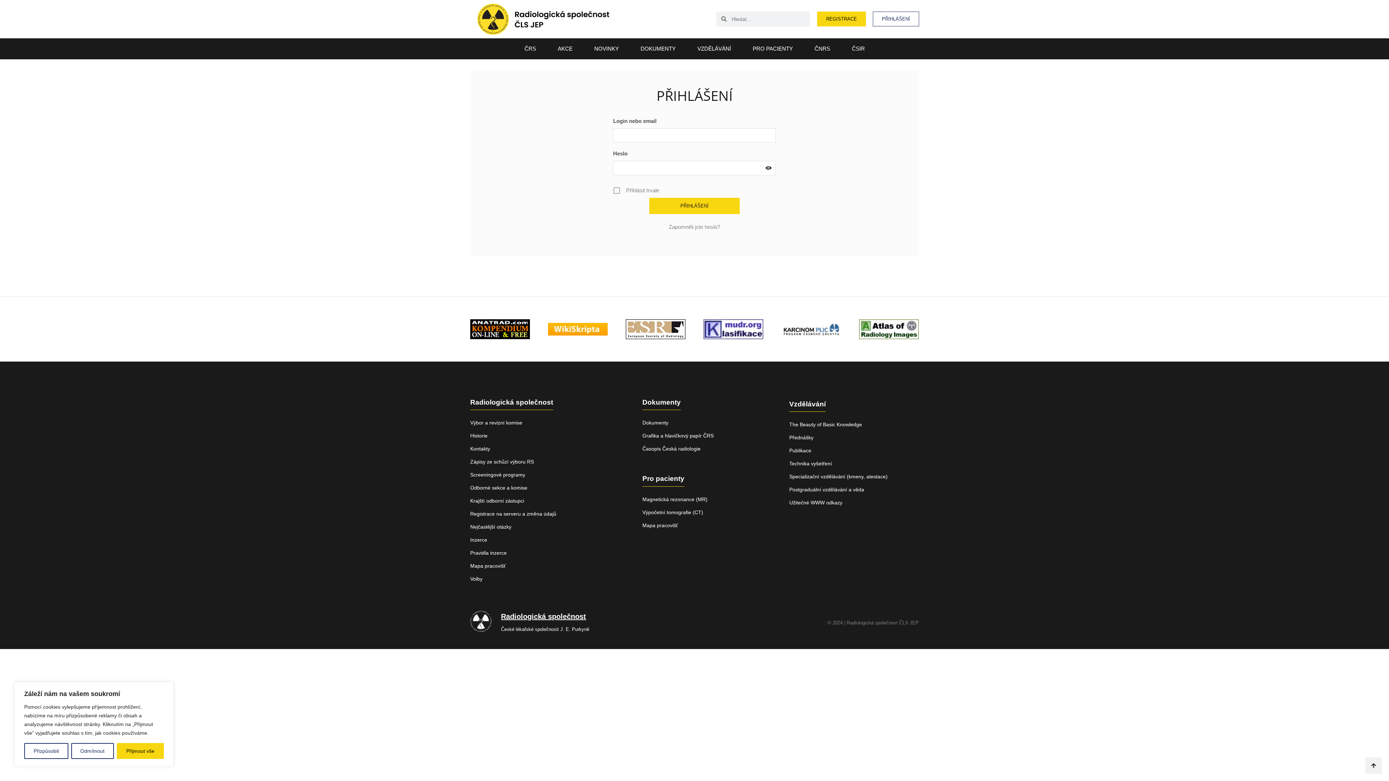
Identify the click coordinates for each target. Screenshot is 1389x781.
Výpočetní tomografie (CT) (672, 512)
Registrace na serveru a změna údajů (513, 514)
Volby (476, 579)
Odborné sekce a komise (498, 488)
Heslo (620, 153)
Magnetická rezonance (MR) (675, 499)
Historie (479, 436)
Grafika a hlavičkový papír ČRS (678, 436)
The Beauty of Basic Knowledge (825, 424)
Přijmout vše (140, 751)
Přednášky (801, 437)
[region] (94, 724)
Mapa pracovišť (488, 566)
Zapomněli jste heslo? (694, 227)
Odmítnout (92, 751)
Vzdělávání (714, 49)
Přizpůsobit (46, 751)
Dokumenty (658, 49)
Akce (565, 49)
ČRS (530, 49)
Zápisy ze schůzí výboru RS (502, 462)
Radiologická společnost (543, 616)
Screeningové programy (497, 475)
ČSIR (858, 49)
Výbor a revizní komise (496, 423)
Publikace (800, 450)
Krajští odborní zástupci (497, 501)
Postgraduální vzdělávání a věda (826, 489)
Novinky (606, 49)
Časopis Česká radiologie (671, 449)
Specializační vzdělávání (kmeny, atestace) (838, 476)
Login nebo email (635, 121)
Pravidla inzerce (488, 553)
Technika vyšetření (810, 463)
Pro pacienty (773, 49)
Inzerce (478, 540)
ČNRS (822, 49)
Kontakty (480, 449)
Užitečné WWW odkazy (815, 502)
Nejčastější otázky (490, 527)
